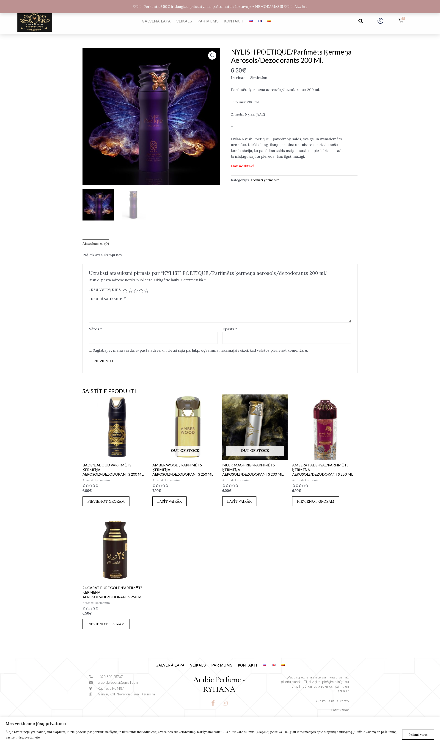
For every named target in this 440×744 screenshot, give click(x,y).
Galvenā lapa (156, 21)
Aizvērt (300, 6)
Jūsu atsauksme (107, 298)
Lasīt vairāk (169, 501)
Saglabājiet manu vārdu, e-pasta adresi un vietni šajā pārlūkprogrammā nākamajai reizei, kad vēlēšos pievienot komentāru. (200, 350)
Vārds (95, 329)
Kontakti (233, 21)
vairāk (344, 710)
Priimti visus (418, 735)
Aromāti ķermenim (264, 180)
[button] (361, 21)
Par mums (208, 21)
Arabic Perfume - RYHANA (219, 684)
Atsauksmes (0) (95, 243)
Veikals (184, 21)
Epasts (230, 329)
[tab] (95, 243)
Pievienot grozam (106, 501)
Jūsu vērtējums (105, 289)
